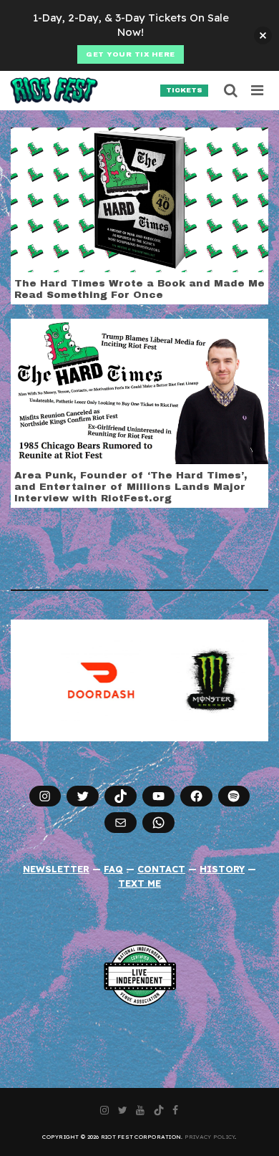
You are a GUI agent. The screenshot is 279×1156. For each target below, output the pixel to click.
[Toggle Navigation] (258, 90)
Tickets (184, 90)
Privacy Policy (210, 1136)
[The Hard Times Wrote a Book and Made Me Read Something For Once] (139, 198)
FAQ (113, 869)
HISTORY (222, 869)
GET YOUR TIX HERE (130, 54)
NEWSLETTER (56, 869)
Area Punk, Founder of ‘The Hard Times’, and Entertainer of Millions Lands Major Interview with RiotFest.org (131, 487)
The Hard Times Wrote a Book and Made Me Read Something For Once (139, 289)
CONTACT (161, 869)
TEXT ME (139, 883)
